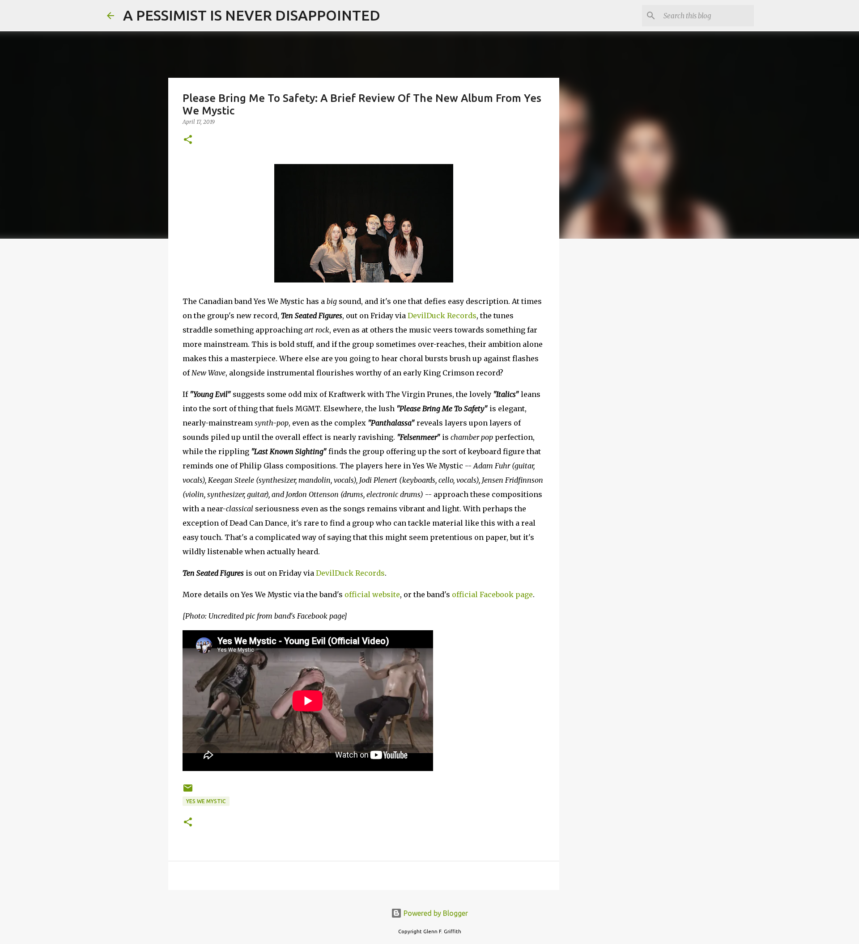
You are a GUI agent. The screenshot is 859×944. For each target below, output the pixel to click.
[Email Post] (188, 791)
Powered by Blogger (435, 913)
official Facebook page (492, 594)
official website (372, 594)
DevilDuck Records (442, 315)
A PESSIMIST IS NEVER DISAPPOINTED (251, 15)
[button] (188, 140)
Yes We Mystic (206, 801)
